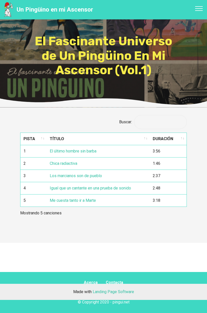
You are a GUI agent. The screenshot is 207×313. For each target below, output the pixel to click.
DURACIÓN (163, 138)
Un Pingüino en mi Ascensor (55, 9)
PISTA (29, 138)
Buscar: (125, 122)
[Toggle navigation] (199, 8)
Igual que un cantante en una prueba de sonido (90, 188)
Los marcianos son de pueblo (76, 175)
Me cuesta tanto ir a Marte (73, 200)
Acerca (91, 282)
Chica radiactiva (63, 163)
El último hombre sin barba (73, 151)
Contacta (114, 282)
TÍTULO (57, 138)
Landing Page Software (113, 291)
